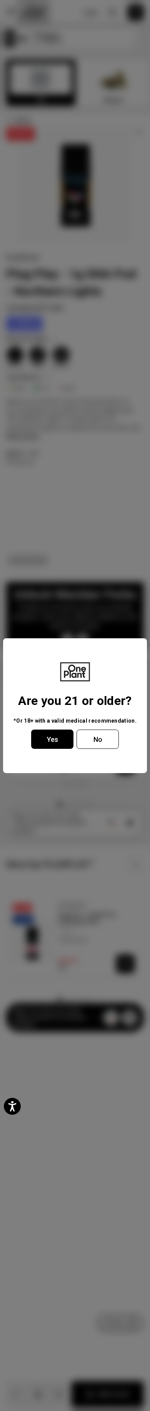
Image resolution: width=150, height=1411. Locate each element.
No (97, 739)
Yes (52, 739)
